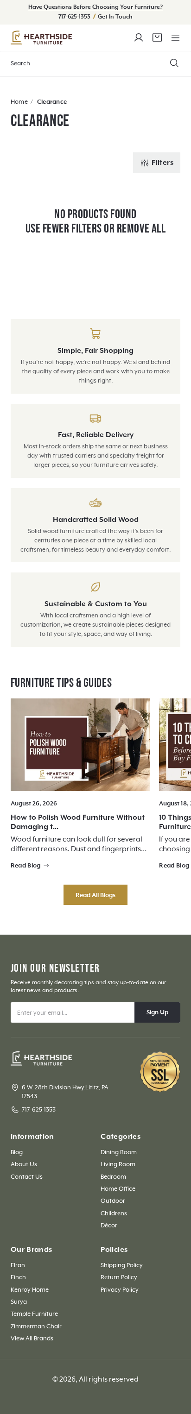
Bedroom (113, 1177)
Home (19, 102)
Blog (17, 1152)
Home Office (118, 1189)
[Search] (174, 63)
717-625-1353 (75, 17)
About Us (24, 1164)
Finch (18, 1277)
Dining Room (119, 1152)
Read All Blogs (95, 895)
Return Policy (119, 1277)
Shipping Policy (122, 1265)
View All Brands (32, 1338)
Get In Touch (115, 17)
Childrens (114, 1213)
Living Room (118, 1164)
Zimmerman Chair (36, 1326)
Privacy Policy (120, 1290)
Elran (18, 1265)
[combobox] (95, 63)
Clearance (52, 102)
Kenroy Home (30, 1290)
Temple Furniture (34, 1314)
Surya (19, 1302)
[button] (175, 37)
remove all (141, 228)
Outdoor (113, 1201)
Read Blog (26, 865)
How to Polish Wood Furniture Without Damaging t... (78, 822)
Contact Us (27, 1177)
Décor (109, 1225)
